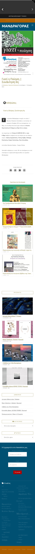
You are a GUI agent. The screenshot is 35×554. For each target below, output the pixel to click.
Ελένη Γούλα (21, 503)
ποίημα (20, 537)
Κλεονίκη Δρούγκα (6, 508)
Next (31, 9)
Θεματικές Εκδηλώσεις (13, 85)
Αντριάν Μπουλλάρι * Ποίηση (10, 399)
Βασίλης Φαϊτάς (5, 489)
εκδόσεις (4, 529)
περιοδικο (5, 537)
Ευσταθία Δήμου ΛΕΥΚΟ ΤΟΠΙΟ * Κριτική (14, 410)
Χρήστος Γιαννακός (6, 525)
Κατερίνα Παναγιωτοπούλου (25, 507)
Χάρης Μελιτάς (22, 524)
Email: (17, 461)
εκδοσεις (21, 529)
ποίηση (4, 540)
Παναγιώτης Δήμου (22, 516)
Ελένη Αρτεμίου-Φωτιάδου (25, 498)
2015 (3, 486)
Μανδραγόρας (24, 513)
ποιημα (20, 539)
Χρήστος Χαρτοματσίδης (25, 527)
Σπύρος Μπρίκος (5, 518)
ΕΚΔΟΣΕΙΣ (10, 549)
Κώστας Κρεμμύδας (9, 511)
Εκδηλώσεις (5, 85)
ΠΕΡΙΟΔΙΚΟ (4, 549)
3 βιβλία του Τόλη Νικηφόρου (10, 407)
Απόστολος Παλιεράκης (22, 488)
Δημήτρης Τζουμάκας (25, 494)
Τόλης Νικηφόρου (23, 522)
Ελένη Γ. (20, 501)
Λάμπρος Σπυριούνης (22, 510)
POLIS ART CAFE (22, 486)
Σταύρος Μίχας (7, 520)
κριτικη (3, 534)
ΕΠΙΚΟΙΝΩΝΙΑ (30, 549)
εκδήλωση (4, 527)
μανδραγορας (23, 535)
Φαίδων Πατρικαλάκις (6, 524)
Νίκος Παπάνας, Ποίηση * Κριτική (11, 403)
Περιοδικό (4, 517)
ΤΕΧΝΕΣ (23, 549)
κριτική (6, 532)
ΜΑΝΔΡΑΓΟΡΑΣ (15, 26)
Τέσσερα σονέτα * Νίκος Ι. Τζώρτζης (12, 414)
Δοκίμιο (5, 496)
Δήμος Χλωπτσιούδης (8, 492)
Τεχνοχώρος (4, 522)
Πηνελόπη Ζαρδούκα (24, 518)
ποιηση (19, 542)
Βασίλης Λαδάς (21, 489)
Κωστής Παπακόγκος (22, 509)
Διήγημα (4, 494)
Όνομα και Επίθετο (17, 450)
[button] (32, 25)
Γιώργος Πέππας (21, 491)
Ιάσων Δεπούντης (22, 505)
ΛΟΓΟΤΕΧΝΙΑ (17, 549)
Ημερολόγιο (6, 504)
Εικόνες (4, 498)
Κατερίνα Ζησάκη (6, 506)
